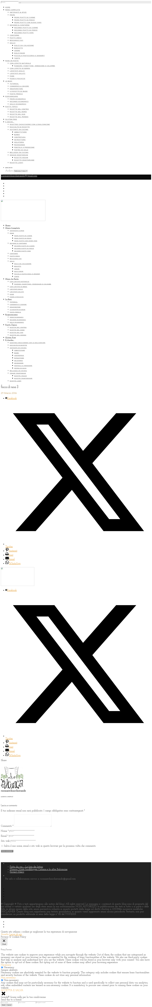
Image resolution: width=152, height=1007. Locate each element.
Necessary (9, 967)
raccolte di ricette (20, 127)
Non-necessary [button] (8, 977)
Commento (7, 826)
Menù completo (12, 10)
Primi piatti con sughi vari (28, 22)
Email (4, 836)
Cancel (9, 1005)
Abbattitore (20, 132)
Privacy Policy (17, 872)
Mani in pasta (12, 61)
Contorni (14, 35)
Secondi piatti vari (24, 33)
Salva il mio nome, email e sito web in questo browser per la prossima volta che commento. (50, 846)
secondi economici (19, 101)
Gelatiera (19, 142)
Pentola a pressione (24, 147)
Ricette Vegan (21, 157)
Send (3, 1005)
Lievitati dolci (17, 71)
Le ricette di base (19, 91)
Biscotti (18, 48)
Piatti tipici (11, 107)
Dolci (12, 43)
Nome (5, 831)
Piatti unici (16, 38)
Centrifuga (20, 137)
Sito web (5, 841)
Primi (12, 15)
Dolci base (19, 53)
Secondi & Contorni (20, 25)
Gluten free (11, 119)
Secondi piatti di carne (26, 28)
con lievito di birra (20, 68)
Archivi (9, 171)
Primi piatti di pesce (24, 20)
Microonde (19, 145)
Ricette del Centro (19, 109)
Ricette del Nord (18, 112)
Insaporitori (16, 89)
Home (7, 7)
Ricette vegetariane (24, 160)
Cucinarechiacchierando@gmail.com (19, 176)
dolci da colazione (24, 45)
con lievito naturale (20, 63)
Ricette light (16, 163)
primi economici (18, 99)
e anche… (9, 122)
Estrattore (20, 140)
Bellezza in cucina (19, 152)
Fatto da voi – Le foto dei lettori (26, 867)
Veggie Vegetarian (19, 155)
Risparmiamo (11, 96)
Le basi (8, 81)
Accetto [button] (5, 934)
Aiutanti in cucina (19, 129)
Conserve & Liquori (19, 86)
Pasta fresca (16, 94)
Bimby (17, 135)
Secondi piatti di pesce (25, 30)
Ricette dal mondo (19, 117)
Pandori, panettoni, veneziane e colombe (34, 66)
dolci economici (18, 104)
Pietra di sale (21, 150)
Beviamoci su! (16, 40)
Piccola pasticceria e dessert (29, 56)
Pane (12, 76)
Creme (17, 51)
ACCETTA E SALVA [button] (12, 990)
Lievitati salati (17, 73)
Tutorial (14, 84)
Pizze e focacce (17, 79)
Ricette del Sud (17, 114)
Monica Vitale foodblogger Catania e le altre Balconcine (38, 869)
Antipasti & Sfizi (18, 12)
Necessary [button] (6, 965)
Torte (17, 58)
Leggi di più (15, 934)
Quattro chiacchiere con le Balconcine (30, 124)
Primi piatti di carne (24, 17)
